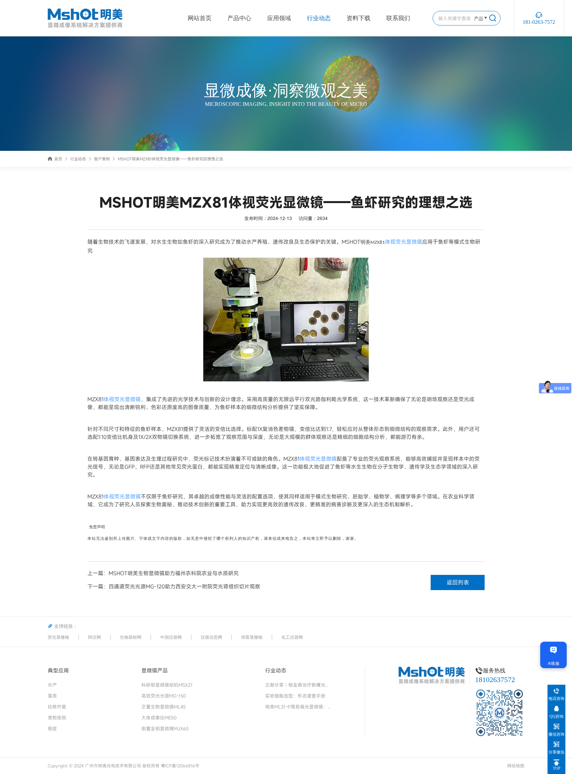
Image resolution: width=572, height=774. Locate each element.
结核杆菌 (57, 707)
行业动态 (319, 18)
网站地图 (515, 766)
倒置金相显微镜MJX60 (165, 728)
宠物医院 (57, 717)
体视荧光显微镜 (403, 241)
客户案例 (102, 158)
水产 (52, 685)
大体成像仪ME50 (159, 717)
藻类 (52, 696)
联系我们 (398, 18)
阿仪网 (94, 637)
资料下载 (358, 18)
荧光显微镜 (58, 637)
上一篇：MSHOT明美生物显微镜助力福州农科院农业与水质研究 (163, 573)
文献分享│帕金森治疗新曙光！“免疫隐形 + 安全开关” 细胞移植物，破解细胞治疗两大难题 (298, 685)
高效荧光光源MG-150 (163, 696)
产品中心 (239, 18)
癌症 (52, 728)
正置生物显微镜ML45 (163, 707)
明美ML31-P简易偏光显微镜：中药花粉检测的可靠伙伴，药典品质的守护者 (298, 707)
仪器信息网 (211, 637)
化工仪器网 (292, 637)
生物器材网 (130, 637)
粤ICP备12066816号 (180, 766)
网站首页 (200, 18)
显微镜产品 (154, 670)
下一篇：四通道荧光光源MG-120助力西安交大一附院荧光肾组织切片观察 (173, 586)
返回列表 (458, 582)
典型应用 (58, 670)
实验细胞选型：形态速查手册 (295, 696)
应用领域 (279, 18)
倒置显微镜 (251, 637)
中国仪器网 (171, 637)
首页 (58, 158)
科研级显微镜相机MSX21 (167, 685)
